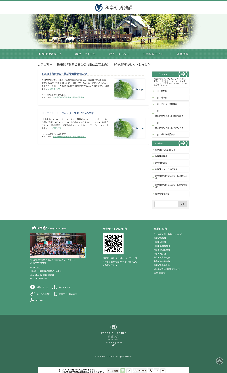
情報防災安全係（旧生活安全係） (170, 128)
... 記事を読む (53, 89)
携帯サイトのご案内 (68, 294)
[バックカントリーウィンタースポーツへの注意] (127, 140)
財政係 (164, 98)
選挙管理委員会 (168, 134)
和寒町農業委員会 (162, 265)
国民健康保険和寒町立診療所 (167, 269)
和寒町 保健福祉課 (162, 246)
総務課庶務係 (161, 156)
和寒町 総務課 (119, 7)
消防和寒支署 (160, 273)
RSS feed (39, 300)
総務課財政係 (161, 163)
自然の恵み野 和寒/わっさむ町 (168, 234)
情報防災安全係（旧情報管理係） (170, 116)
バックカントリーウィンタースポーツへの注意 (68, 113)
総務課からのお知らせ (165, 150)
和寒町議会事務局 (162, 261)
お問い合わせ (42, 287)
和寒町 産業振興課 (162, 250)
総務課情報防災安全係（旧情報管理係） (171, 186)
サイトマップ (64, 287)
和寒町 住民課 (160, 242)
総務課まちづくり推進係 (166, 169)
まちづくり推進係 (169, 104)
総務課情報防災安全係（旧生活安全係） (69, 97)
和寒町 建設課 (160, 254)
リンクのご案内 (43, 294)
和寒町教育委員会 (162, 257)
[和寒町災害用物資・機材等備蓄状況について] (127, 100)
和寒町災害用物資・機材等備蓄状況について (66, 73)
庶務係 (164, 91)
